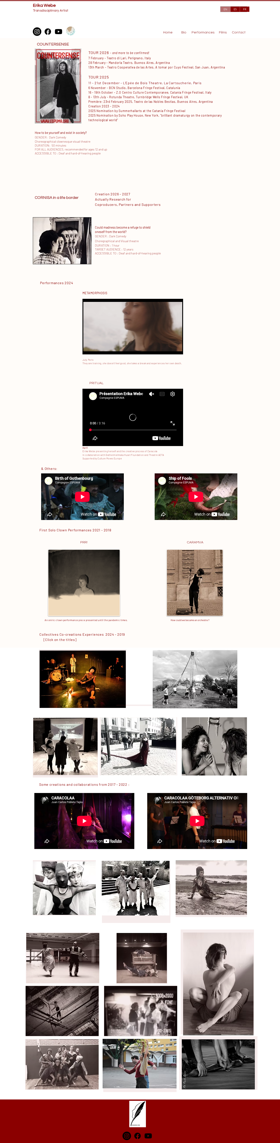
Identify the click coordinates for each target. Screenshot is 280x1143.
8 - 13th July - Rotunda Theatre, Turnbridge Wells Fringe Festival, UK (138, 97)
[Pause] (88, 348)
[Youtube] (58, 31)
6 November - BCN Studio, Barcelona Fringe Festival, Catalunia (134, 88)
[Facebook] (48, 31)
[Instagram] (37, 31)
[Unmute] (95, 348)
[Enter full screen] (177, 348)
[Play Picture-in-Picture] (170, 348)
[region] (194, 584)
